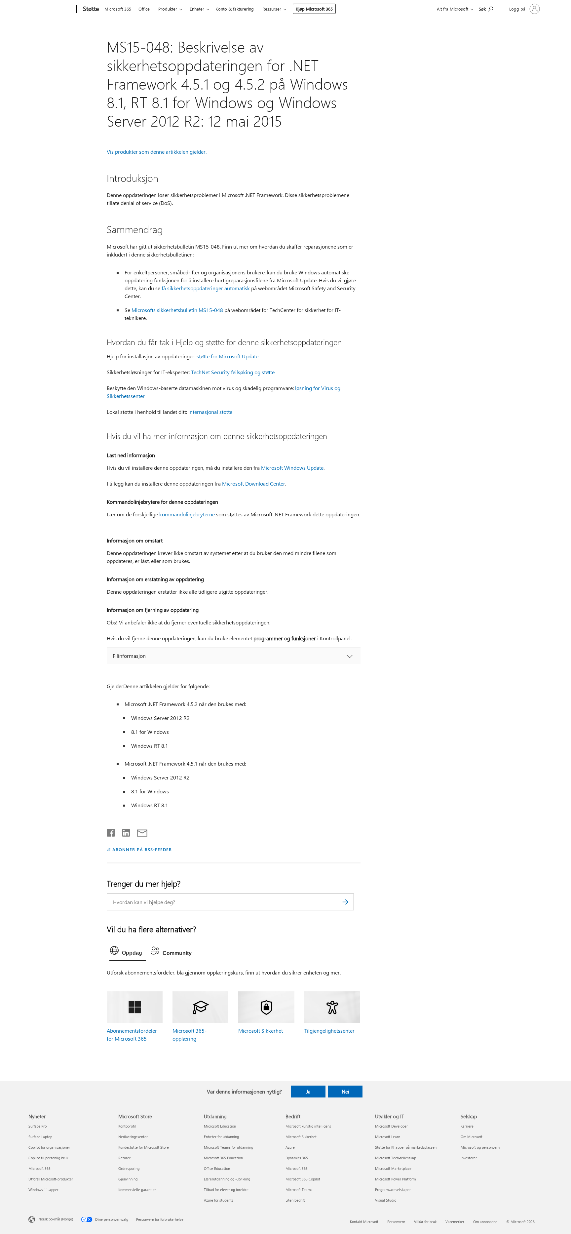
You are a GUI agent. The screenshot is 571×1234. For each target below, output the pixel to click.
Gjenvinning (127, 1178)
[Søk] (345, 902)
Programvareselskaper (393, 1189)
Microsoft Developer (391, 1126)
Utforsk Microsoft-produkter (50, 1178)
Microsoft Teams (299, 1189)
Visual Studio (385, 1200)
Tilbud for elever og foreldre (226, 1189)
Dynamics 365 (297, 1157)
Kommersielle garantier (137, 1189)
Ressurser (271, 9)
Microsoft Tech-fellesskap (395, 1157)
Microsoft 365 (117, 9)
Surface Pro (37, 1126)
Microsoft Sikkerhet (260, 1030)
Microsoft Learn (387, 1136)
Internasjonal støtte (210, 411)
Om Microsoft (471, 1136)
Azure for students (218, 1200)
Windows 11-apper (43, 1189)
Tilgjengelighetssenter (329, 1030)
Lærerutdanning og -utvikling (227, 1178)
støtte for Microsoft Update (227, 356)
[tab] (127, 952)
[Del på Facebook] (111, 831)
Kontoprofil (127, 1126)
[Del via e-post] (139, 831)
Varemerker (454, 1221)
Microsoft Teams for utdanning (228, 1147)
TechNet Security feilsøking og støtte (233, 372)
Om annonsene (485, 1221)
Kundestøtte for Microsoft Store (143, 1147)
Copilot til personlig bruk (48, 1157)
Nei (345, 1091)
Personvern (396, 1221)
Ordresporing (128, 1168)
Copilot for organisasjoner (49, 1147)
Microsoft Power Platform (395, 1178)
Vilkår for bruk (425, 1221)
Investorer (469, 1157)
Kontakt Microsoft (364, 1221)
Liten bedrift (295, 1200)
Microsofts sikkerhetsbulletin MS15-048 (177, 309)
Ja (308, 1091)
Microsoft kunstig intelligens (308, 1126)
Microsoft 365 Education (223, 1157)
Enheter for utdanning (221, 1136)
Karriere (467, 1126)
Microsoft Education (220, 1126)
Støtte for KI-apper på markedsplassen (406, 1147)
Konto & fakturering (234, 9)
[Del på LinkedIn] (123, 831)
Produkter (167, 9)
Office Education (217, 1168)
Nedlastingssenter (133, 1136)
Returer (124, 1157)
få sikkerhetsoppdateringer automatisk (206, 288)
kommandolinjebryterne (187, 514)
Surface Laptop (40, 1136)
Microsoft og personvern (480, 1147)
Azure (290, 1147)
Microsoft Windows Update (292, 467)
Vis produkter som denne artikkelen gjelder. (157, 151)
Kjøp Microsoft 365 (314, 9)
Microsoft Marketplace (393, 1168)
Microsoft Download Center (253, 483)
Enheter (197, 9)
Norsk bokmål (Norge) (55, 1218)
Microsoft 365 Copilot (303, 1178)
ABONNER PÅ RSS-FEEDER (141, 849)
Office (144, 9)
